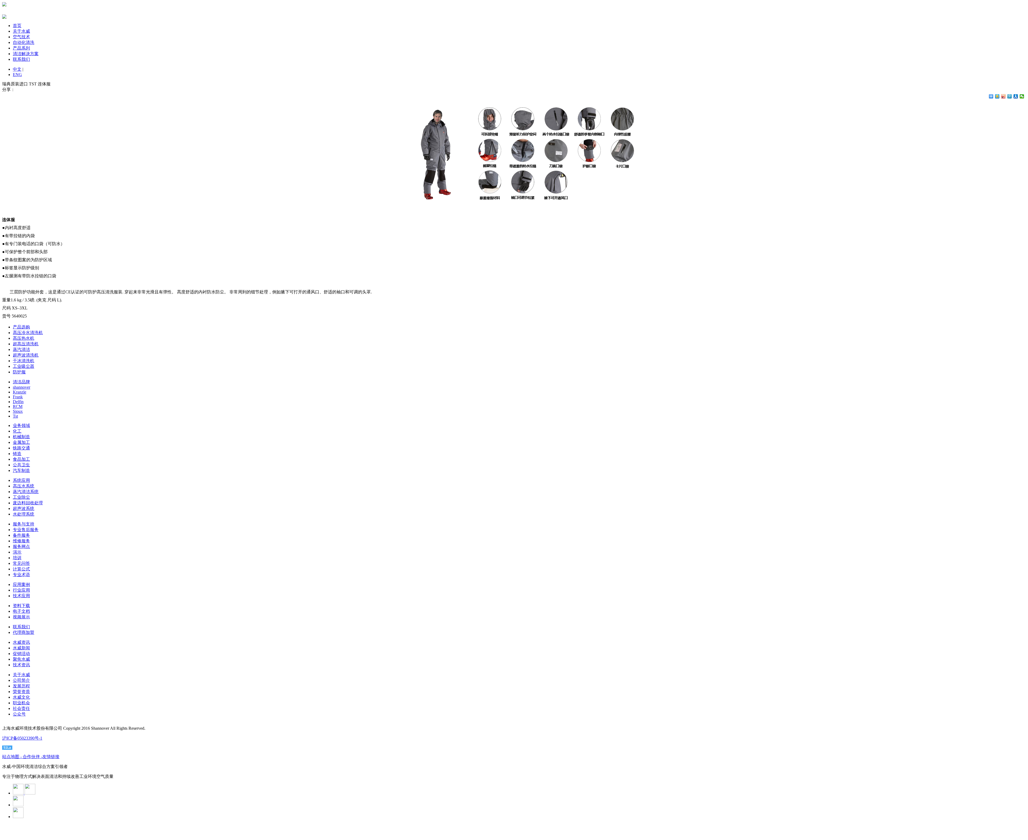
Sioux (18, 411)
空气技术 (21, 37)
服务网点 (21, 546)
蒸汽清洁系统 (26, 491)
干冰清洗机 (23, 360)
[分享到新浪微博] (1003, 96)
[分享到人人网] (1016, 96)
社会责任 (21, 708)
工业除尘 (21, 497)
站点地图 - (12, 756)
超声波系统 (23, 508)
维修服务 (21, 541)
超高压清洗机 (26, 344)
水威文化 (21, 697)
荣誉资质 (21, 691)
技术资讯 (21, 665)
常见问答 (21, 563)
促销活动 (21, 653)
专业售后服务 (26, 529)
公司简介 (21, 680)
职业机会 (21, 703)
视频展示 (21, 617)
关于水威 (21, 31)
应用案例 (21, 584)
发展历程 (21, 686)
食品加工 (21, 459)
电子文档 (21, 611)
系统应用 (21, 480)
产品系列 (21, 48)
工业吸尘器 (23, 366)
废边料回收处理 (28, 503)
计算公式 (21, 569)
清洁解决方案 (26, 53)
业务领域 (21, 425)
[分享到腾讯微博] (1009, 96)
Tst (15, 416)
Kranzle (19, 392)
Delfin (18, 401)
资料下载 (21, 605)
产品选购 (21, 327)
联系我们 (21, 59)
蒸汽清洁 (21, 349)
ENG (17, 74)
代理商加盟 (23, 632)
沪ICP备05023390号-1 (22, 738)
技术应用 (21, 595)
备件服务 (21, 535)
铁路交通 (21, 448)
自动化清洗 (23, 42)
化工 (17, 431)
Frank (18, 397)
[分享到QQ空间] (997, 96)
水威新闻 (21, 648)
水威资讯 (21, 642)
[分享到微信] (1022, 96)
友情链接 (50, 756)
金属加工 (21, 442)
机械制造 (21, 436)
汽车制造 (21, 470)
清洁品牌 (21, 382)
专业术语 (21, 574)
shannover (21, 387)
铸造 (17, 453)
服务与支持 (23, 524)
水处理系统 (23, 514)
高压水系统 (23, 486)
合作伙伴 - (32, 756)
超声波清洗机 (26, 355)
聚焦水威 (21, 659)
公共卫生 (21, 465)
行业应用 (21, 590)
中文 (17, 69)
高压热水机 (23, 338)
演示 (17, 552)
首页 (17, 25)
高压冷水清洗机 (28, 332)
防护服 (19, 372)
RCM (17, 406)
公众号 (19, 714)
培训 (17, 557)
